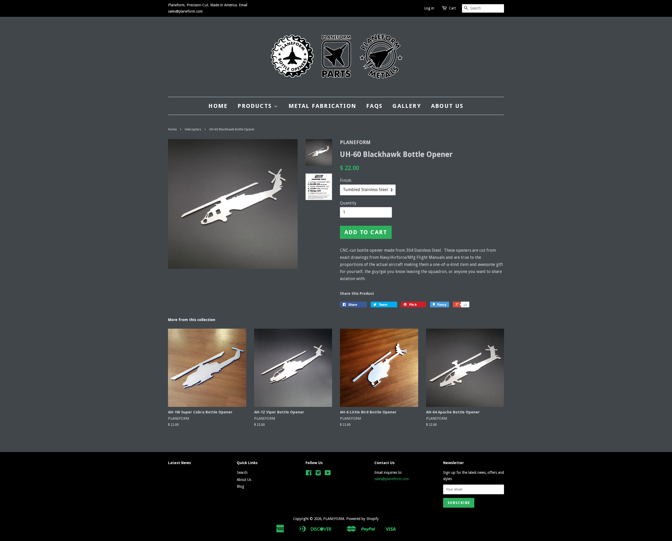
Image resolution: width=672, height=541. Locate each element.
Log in (429, 8)
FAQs (374, 106)
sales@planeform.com (391, 479)
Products (256, 106)
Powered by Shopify (362, 519)
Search (242, 472)
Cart (452, 8)
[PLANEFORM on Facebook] (309, 474)
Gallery (406, 106)
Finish (345, 180)
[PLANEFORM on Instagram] (318, 474)
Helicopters (193, 129)
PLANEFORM (333, 519)
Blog (240, 486)
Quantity (348, 203)
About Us (447, 106)
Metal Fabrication (322, 106)
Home (218, 106)
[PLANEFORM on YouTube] (328, 474)
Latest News (179, 463)
